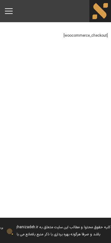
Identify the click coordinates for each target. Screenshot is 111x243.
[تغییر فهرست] (8, 11)
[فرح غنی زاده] (100, 11)
